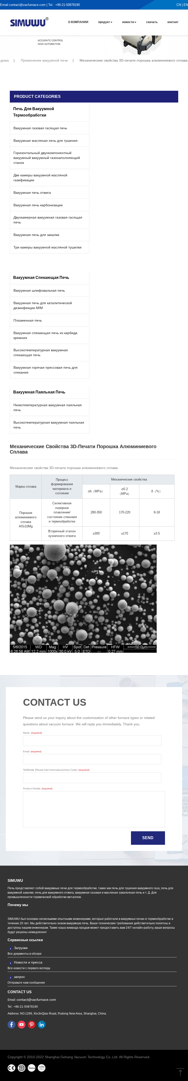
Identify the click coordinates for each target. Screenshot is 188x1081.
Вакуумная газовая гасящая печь (40, 128)
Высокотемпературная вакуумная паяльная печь (48, 424)
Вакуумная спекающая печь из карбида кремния (45, 335)
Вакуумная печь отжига (32, 193)
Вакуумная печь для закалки (36, 235)
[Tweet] (21, 1024)
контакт (172, 22)
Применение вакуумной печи (44, 60)
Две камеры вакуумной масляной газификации (40, 177)
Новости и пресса (28, 962)
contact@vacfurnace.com (27, 5)
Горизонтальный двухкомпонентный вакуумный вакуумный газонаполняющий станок (46, 158)
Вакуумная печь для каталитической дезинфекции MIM (42, 305)
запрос (19, 977)
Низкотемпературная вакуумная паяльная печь (47, 407)
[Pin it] (31, 1024)
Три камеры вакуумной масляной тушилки (47, 247)
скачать (152, 22)
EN (186, 5)
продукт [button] (104, 22)
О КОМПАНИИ (78, 22)
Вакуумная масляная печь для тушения (45, 141)
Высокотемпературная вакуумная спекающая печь (40, 352)
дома (4, 60)
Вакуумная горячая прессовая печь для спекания (45, 369)
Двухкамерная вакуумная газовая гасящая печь (47, 219)
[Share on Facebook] (11, 1024)
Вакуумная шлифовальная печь (39, 290)
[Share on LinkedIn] (42, 1024)
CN (178, 5)
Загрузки (21, 948)
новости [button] (128, 22)
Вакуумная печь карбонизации (38, 205)
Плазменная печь (27, 320)
